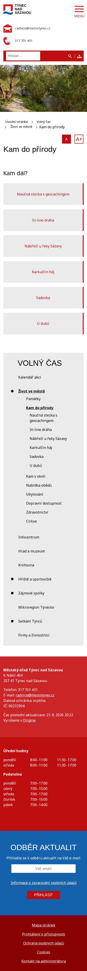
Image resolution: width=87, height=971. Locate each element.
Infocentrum (28, 537)
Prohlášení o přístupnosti (43, 934)
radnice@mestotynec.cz (35, 695)
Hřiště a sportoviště (35, 579)
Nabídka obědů (39, 485)
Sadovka (43, 297)
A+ (79, 139)
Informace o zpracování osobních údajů (44, 882)
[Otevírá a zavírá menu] (79, 9)
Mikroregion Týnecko (36, 607)
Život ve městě (21, 126)
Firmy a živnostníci (34, 635)
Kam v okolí (35, 476)
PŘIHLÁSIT (43, 895)
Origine (29, 720)
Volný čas (44, 122)
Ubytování (34, 494)
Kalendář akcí (29, 377)
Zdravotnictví (37, 512)
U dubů (43, 323)
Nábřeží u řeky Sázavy (43, 246)
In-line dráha (43, 220)
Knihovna (26, 565)
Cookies (43, 952)
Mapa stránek (43, 925)
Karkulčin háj (43, 271)
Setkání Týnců (30, 621)
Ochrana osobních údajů (43, 943)
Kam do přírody (39, 407)
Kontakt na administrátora (43, 961)
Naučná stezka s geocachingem (43, 194)
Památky (33, 398)
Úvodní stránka (16, 122)
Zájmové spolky (31, 593)
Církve (31, 521)
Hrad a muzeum (31, 551)
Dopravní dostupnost (44, 503)
